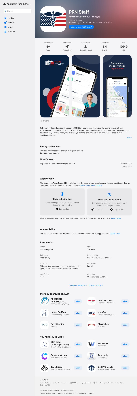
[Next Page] (134, 86)
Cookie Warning (80, 393)
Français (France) (85, 383)
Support (91, 393)
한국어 (96, 383)
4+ (41, 277)
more (129, 138)
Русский (65, 383)
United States (44, 380)
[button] (17, 18)
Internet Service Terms (48, 393)
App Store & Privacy (65, 393)
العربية (57, 383)
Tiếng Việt (118, 383)
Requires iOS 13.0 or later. (98, 258)
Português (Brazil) (106, 383)
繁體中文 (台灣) (45, 385)
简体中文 (73, 383)
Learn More (116, 218)
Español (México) (46, 383)
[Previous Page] (37, 86)
